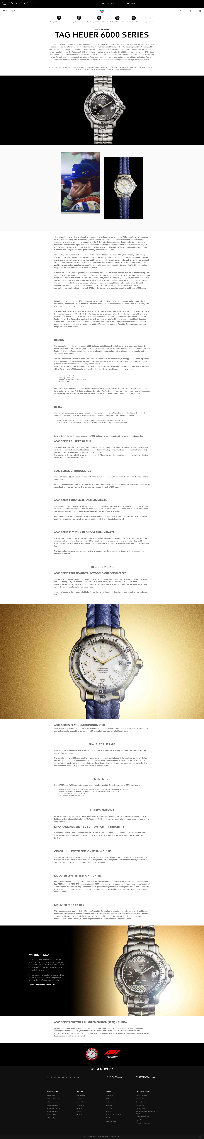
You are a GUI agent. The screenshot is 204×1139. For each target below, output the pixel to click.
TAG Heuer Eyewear (53, 1118)
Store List (79, 1115)
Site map (79, 1111)
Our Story (79, 1099)
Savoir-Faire (80, 1102)
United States (110, 3)
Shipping (109, 1108)
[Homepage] (102, 11)
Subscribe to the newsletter (147, 1077)
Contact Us (109, 1095)
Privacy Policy (140, 1099)
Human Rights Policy (142, 1108)
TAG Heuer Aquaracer (53, 1108)
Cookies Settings (141, 1102)
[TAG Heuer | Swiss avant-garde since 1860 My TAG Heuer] (102, 1069)
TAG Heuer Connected (53, 1099)
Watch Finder (51, 1095)
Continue (132, 4)
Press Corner (80, 1105)
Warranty (109, 1105)
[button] (195, 11)
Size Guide (109, 1118)
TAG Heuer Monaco (53, 1111)
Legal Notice (140, 1120)
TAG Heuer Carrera (52, 1102)
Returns (108, 1111)
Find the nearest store (115, 1077)
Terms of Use (140, 1105)
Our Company (80, 1095)
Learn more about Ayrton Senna (43, 985)
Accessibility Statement (143, 1123)
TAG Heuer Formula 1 (53, 1105)
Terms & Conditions (142, 1095)
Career (78, 1108)
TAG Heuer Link (51, 1115)
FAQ (107, 1099)
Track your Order (111, 1121)
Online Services (110, 1102)
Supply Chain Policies (142, 1116)
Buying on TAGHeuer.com (114, 1115)
